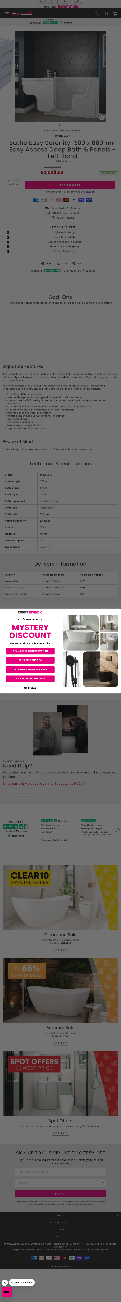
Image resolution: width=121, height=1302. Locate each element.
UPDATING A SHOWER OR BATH (30, 669)
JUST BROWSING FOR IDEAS (30, 678)
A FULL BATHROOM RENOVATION (30, 650)
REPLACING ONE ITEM (30, 660)
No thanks (30, 688)
